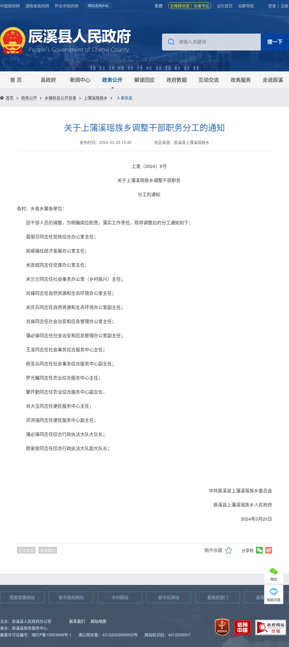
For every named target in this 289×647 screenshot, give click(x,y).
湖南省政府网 (37, 5)
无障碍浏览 (180, 5)
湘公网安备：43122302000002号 (108, 634)
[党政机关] (222, 626)
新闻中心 (80, 80)
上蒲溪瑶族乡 (96, 97)
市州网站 (119, 597)
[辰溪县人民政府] (65, 41)
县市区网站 (168, 597)
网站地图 (98, 621)
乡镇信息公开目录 (60, 97)
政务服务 (241, 80)
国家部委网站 (22, 597)
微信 (273, 579)
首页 (10, 97)
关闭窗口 (48, 550)
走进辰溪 (273, 80)
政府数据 (177, 80)
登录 (272, 5)
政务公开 (112, 80)
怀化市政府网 (66, 5)
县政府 (48, 80)
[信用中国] (242, 626)
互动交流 (208, 80)
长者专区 (201, 5)
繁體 (159, 5)
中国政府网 (10, 5)
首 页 (16, 80)
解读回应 (144, 80)
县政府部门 (217, 597)
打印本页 (26, 550)
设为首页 (225, 5)
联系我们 (77, 621)
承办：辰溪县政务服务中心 (23, 628)
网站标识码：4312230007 (167, 634)
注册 (284, 5)
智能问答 (274, 599)
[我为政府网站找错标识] (270, 626)
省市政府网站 (71, 597)
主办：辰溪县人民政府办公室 (25, 621)
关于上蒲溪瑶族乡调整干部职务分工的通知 (144, 127)
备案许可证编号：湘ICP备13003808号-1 (36, 634)
